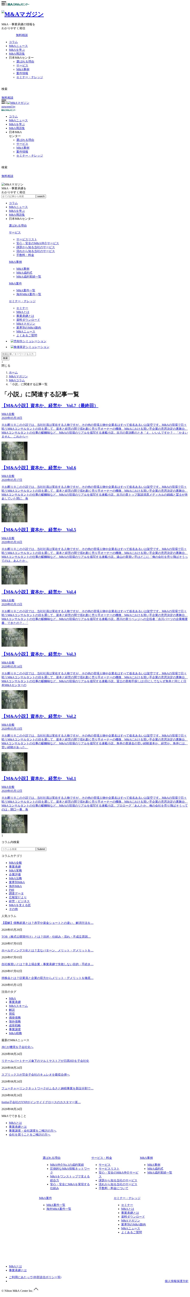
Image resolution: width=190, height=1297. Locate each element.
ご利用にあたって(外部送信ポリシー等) (35, 1277)
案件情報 (22, 73)
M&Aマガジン (25, 323)
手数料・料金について (113, 1188)
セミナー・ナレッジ (29, 77)
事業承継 (15, 866)
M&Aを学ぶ (17, 49)
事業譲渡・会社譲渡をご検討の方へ (32, 1130)
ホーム (13, 372)
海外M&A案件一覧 (28, 294)
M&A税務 (15, 1033)
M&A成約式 (24, 272)
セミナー (22, 308)
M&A (12, 998)
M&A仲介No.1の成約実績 (67, 1164)
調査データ (16, 893)
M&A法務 (15, 878)
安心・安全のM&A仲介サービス (37, 243)
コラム (13, 42)
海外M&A (15, 886)
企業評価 (15, 874)
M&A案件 (15, 283)
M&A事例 (22, 69)
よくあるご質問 (26, 335)
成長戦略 (15, 1025)
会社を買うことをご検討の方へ (29, 1134)
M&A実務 (15, 870)
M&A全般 (15, 862)
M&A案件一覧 (25, 290)
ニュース (18, 120)
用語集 (17, 128)
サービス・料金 (101, 1157)
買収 (12, 1013)
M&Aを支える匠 (20, 905)
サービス (22, 65)
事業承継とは (25, 315)
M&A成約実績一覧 (28, 276)
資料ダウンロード (28, 319)
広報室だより (18, 897)
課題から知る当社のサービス (35, 247)
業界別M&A (17, 882)
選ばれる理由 (25, 61)
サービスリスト (26, 239)
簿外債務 (15, 1021)
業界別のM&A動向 (28, 327)
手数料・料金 (25, 255)
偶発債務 (15, 1017)
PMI (11, 889)
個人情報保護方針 (177, 1281)
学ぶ (17, 124)
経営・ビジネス (19, 901)
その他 (13, 909)
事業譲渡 (15, 1029)
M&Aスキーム (18, 1005)
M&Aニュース (18, 45)
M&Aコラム (17, 380)
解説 (12, 1009)
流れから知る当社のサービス (35, 251)
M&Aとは (22, 312)
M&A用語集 (17, 53)
